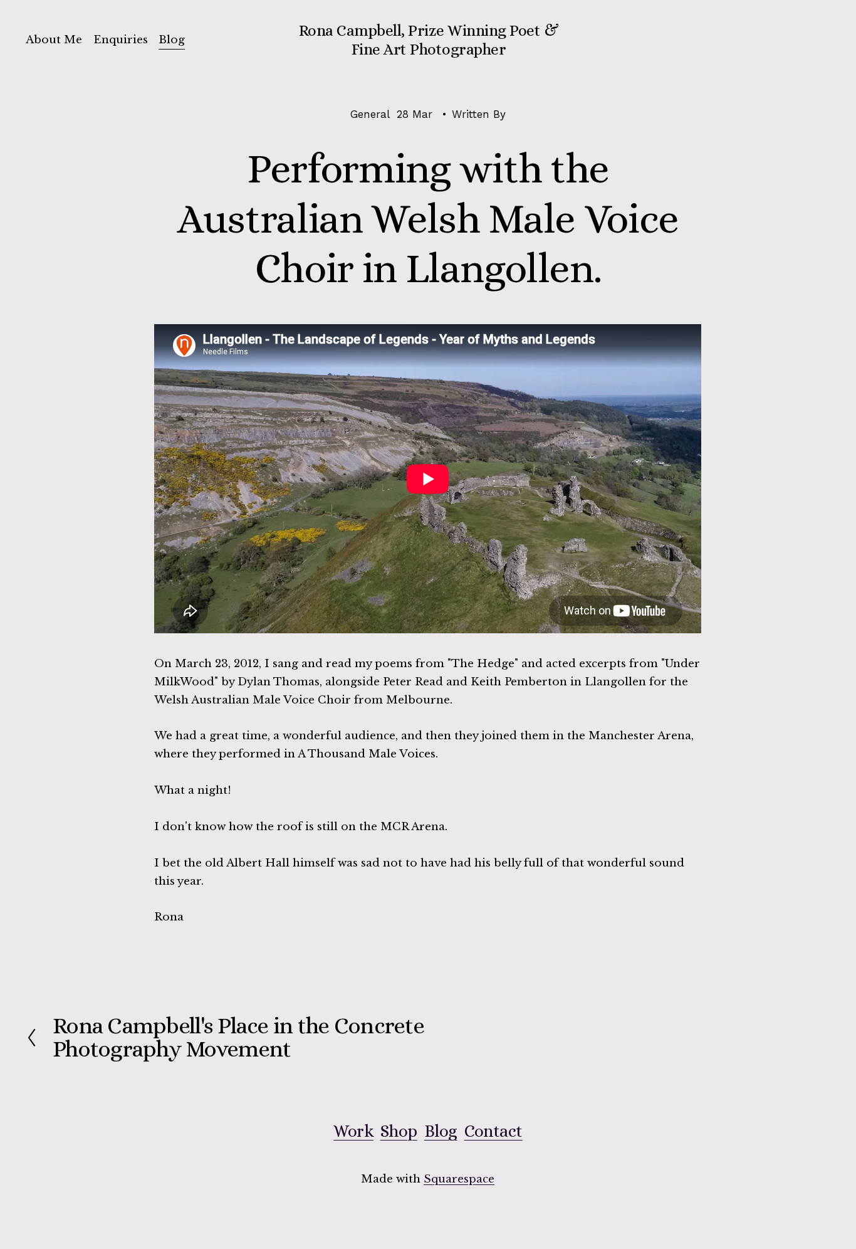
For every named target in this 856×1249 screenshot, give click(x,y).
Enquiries (120, 39)
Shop (398, 1131)
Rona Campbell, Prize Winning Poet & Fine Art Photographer (428, 39)
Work (353, 1131)
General (370, 114)
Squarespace (459, 1179)
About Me (54, 39)
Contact (493, 1131)
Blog (172, 39)
